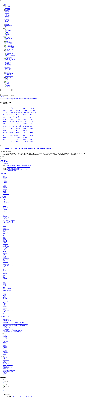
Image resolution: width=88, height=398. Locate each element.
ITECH (31, 117)
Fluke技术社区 (6, 366)
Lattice (31, 121)
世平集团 (5, 141)
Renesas (11, 132)
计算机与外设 (6, 194)
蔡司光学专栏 (6, 374)
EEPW (31, 114)
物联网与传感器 (8, 25)
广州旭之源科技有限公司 (26, 141)
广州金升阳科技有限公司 (26, 127)
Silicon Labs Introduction (32, 134)
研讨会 (4, 4)
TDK (11, 137)
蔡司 (10, 143)
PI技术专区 (5, 357)
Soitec (17, 135)
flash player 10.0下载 (7, 320)
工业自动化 (7, 15)
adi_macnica (18, 108)
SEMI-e (24, 135)
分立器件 (5, 190)
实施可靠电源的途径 (11, 170)
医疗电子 (7, 17)
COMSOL (25, 110)
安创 (24, 108)
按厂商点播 (22, 98)
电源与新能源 (8, 9)
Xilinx (17, 141)
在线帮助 (35, 98)
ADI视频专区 (5, 358)
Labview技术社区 (8, 69)
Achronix (11, 108)
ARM (4, 107)
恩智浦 (24, 128)
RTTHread (12, 134)
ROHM (31, 132)
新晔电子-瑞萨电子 (13, 136)
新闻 (4, 2)
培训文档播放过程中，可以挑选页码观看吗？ (12, 330)
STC (3, 135)
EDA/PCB (7, 13)
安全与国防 (7, 10)
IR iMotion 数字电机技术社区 (9, 370)
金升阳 (24, 119)
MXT (31, 123)
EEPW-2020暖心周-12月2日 (5, 114)
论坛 (7, 29)
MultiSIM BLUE (6, 372)
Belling (11, 110)
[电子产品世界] (0, 1)
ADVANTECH (26, 107)
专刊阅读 (2, 96)
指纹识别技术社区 (9, 77)
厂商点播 (3, 197)
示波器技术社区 (8, 72)
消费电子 (7, 14)
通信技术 (7, 20)
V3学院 (17, 139)
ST (16, 134)
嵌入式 (4, 176)
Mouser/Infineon (19, 126)
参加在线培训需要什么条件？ (9, 329)
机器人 (6, 26)
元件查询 (8, 85)
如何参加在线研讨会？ (7, 326)
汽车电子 (7, 11)
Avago (11, 107)
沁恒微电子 (5, 132)
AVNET (31, 107)
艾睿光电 (18, 119)
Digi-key (11, 114)
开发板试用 (8, 30)
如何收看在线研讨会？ (7, 327)
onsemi (31, 128)
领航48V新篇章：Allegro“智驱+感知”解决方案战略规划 (18, 167)
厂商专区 (8, 83)
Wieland (24, 139)
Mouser (11, 125)
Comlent (18, 110)
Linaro (4, 123)
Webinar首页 (3, 98)
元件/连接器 (7, 8)
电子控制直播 (12, 112)
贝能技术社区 (6, 363)
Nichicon (11, 128)
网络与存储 (7, 23)
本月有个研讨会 (4, 163)
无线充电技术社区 (9, 74)
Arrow (4, 108)
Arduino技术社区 (8, 71)
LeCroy (24, 121)
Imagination (12, 119)
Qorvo (31, 130)
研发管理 (5, 192)
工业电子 (5, 181)
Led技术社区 (8, 60)
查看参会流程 (6, 319)
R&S (24, 132)
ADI (17, 107)
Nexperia (18, 128)
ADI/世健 (32, 108)
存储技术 (5, 186)
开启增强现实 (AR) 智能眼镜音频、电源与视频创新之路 (19, 165)
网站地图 (30, 396)
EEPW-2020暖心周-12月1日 (33, 112)
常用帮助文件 (4, 316)
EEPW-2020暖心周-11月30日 (26, 112)
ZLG (4, 143)
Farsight (17, 116)
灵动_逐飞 (18, 123)
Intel (24, 117)
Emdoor (24, 114)
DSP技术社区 (8, 62)
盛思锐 (31, 135)
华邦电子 (11, 141)
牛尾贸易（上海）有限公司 (5, 139)
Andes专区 (5, 373)
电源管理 (5, 189)
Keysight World (13, 121)
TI (30, 137)
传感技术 (5, 191)
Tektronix (4, 137)
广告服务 (21, 396)
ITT (10, 117)
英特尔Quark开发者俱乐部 (8, 371)
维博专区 (5, 362)
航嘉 (4, 117)
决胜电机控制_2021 (12, 116)
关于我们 (13, 396)
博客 (7, 32)
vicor (10, 139)
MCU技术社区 (8, 64)
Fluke (24, 116)
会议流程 (27, 98)
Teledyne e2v (18, 137)
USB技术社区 (8, 65)
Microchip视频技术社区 (8, 367)
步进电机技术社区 (9, 73)
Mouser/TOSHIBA (26, 125)
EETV (7, 82)
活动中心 (8, 33)
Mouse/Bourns (5, 126)
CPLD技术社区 (8, 67)
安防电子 (5, 338)
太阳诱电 (25, 137)
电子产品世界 (19, 112)
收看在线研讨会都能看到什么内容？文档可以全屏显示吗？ (15, 325)
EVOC (17, 114)
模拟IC (4, 345)
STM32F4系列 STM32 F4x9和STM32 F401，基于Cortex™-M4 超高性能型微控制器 (26, 148)
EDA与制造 (5, 341)
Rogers (4, 134)
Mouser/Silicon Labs (12, 127)
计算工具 (8, 86)
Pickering (25, 130)
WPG (31, 139)
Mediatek (25, 123)
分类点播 (3, 173)
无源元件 (5, 178)
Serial (24, 134)
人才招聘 (26, 396)
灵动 (31, 125)
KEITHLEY (32, 119)
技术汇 (4, 36)
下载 (7, 79)
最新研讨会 (4, 161)
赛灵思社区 (5, 368)
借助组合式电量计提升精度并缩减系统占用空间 (17, 169)
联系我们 (17, 396)
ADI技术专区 (5, 361)
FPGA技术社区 (8, 63)
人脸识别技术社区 (9, 76)
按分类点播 (17, 98)
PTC (10, 130)
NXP (31, 126)
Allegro (4, 110)
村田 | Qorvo (32, 110)
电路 (7, 81)
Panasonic (5, 130)
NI (3, 128)
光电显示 (7, 21)
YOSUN (31, 141)
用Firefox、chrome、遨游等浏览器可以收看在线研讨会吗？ (15, 324)
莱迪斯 (11, 123)
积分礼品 (8, 34)
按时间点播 (12, 98)
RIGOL (17, 132)
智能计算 (7, 24)
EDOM (4, 116)
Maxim (4, 125)
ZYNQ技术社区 (6, 360)
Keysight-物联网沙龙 (19, 121)
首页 (8, 100)
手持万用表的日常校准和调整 (13, 168)
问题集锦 (31, 98)
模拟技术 (7, 16)
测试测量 (7, 19)
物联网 (4, 354)
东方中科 (5, 112)
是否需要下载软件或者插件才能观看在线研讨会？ (13, 322)
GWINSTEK (32, 116)
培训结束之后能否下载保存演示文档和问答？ (12, 331)
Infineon (4, 119)
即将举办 (8, 98)
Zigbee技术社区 (8, 68)
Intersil (17, 117)
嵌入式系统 (7, 6)
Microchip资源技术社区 (8, 365)
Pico (17, 130)
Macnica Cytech (19, 125)
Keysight (4, 121)
